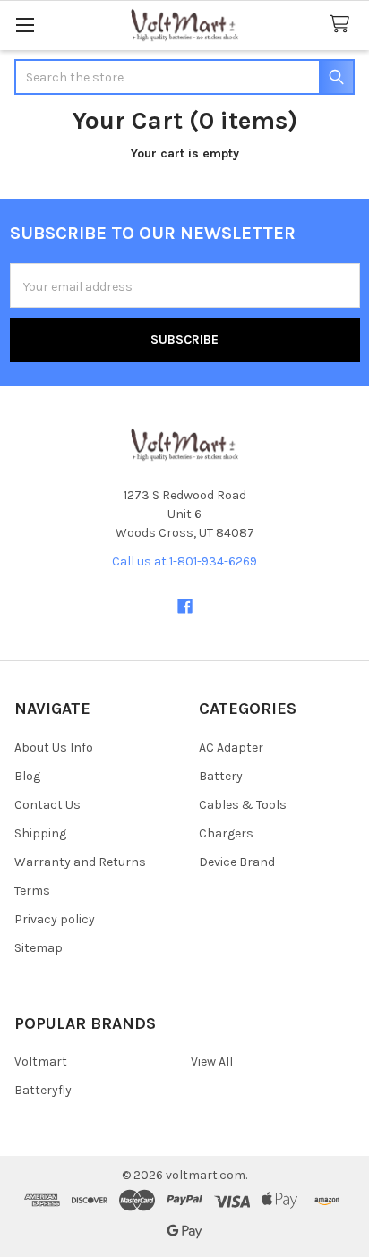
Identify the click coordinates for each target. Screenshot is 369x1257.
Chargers (226, 833)
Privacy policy (54, 919)
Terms (32, 890)
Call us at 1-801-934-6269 (184, 561)
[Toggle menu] (24, 24)
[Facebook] (185, 606)
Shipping (40, 833)
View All (212, 1061)
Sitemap (38, 947)
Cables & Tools (243, 804)
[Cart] (343, 24)
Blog (27, 776)
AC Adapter (231, 747)
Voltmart (40, 1061)
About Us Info (53, 747)
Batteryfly (43, 1090)
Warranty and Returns (80, 862)
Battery (221, 776)
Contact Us (47, 804)
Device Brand (237, 862)
